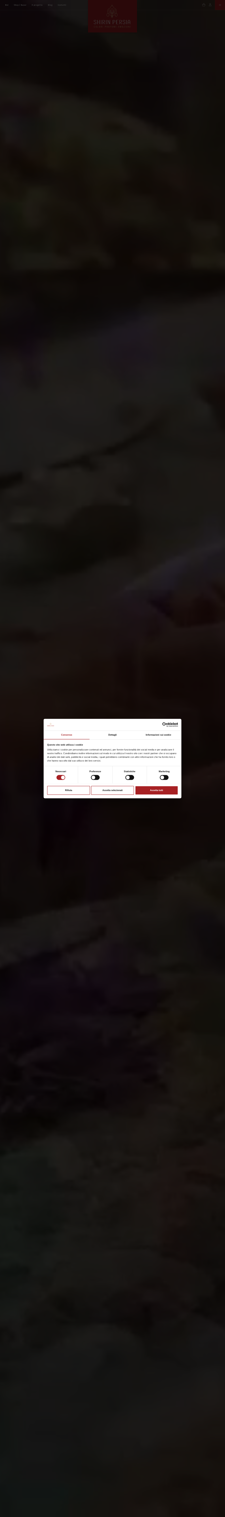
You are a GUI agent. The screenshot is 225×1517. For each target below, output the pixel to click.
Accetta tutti (156, 790)
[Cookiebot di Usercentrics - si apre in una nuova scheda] (164, 724)
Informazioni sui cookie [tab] (158, 734)
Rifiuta (68, 790)
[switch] (95, 777)
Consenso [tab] (66, 734)
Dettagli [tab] (112, 734)
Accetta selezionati (112, 790)
